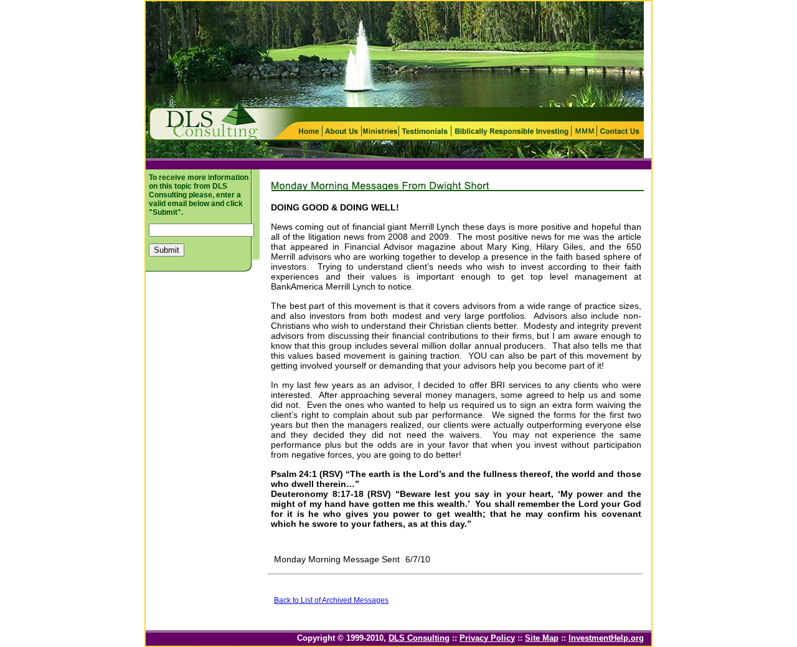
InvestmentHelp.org (606, 638)
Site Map (542, 638)
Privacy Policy (487, 638)
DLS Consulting (419, 638)
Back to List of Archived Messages (331, 600)
